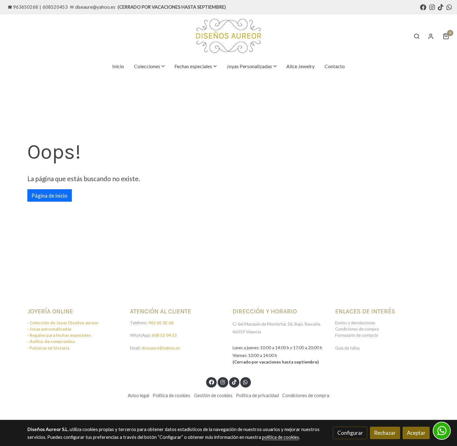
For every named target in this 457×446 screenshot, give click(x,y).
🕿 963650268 (23, 7)
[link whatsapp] (449, 7)
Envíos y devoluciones (355, 322)
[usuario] (430, 36)
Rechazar (385, 433)
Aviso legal (138, 395)
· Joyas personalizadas (49, 328)
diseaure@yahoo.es (95, 7)
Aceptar (416, 433)
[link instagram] (432, 7)
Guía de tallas (347, 347)
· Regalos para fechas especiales (59, 335)
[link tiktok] (440, 7)
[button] (149, 66)
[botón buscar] (416, 36)
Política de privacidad (257, 395)
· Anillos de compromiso (51, 341)
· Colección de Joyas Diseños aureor (63, 322)
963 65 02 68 (160, 322)
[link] (228, 36)
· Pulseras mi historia (48, 347)
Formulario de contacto (356, 335)
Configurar (350, 433)
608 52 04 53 (164, 335)
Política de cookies (171, 395)
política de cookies (280, 437)
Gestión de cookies (213, 395)
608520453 (55, 7)
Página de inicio (49, 195)
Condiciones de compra (357, 328)
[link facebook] (423, 7)
